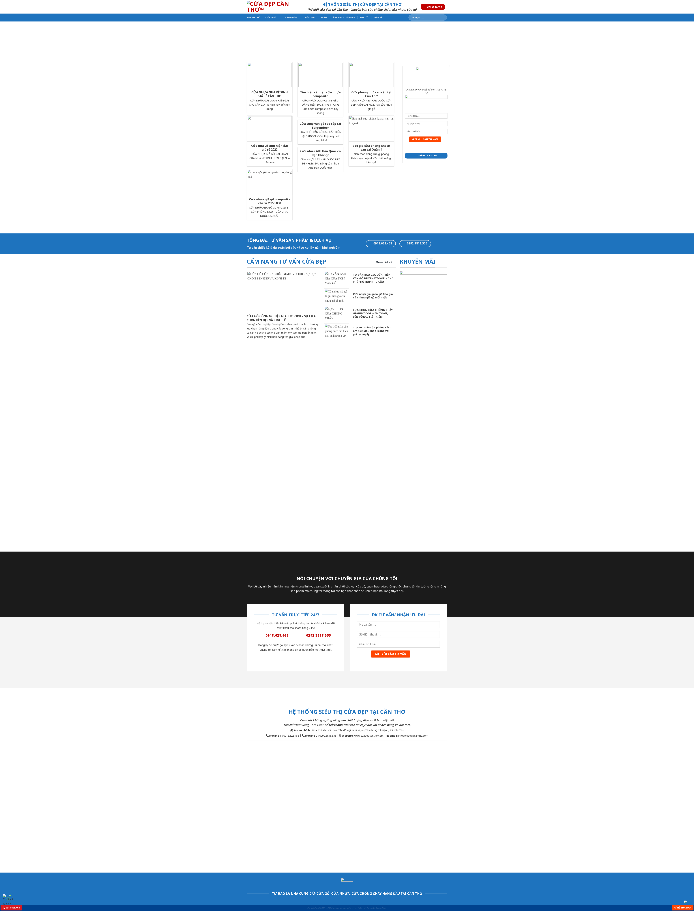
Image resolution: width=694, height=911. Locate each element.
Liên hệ (378, 17)
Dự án (323, 17)
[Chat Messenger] (688, 901)
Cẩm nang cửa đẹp (343, 17)
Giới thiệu (271, 17)
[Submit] (443, 17)
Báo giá (310, 17)
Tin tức (364, 17)
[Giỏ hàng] (402, 17)
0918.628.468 (12, 907)
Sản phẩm (291, 17)
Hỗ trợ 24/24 (683, 907)
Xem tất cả (384, 262)
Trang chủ (253, 17)
